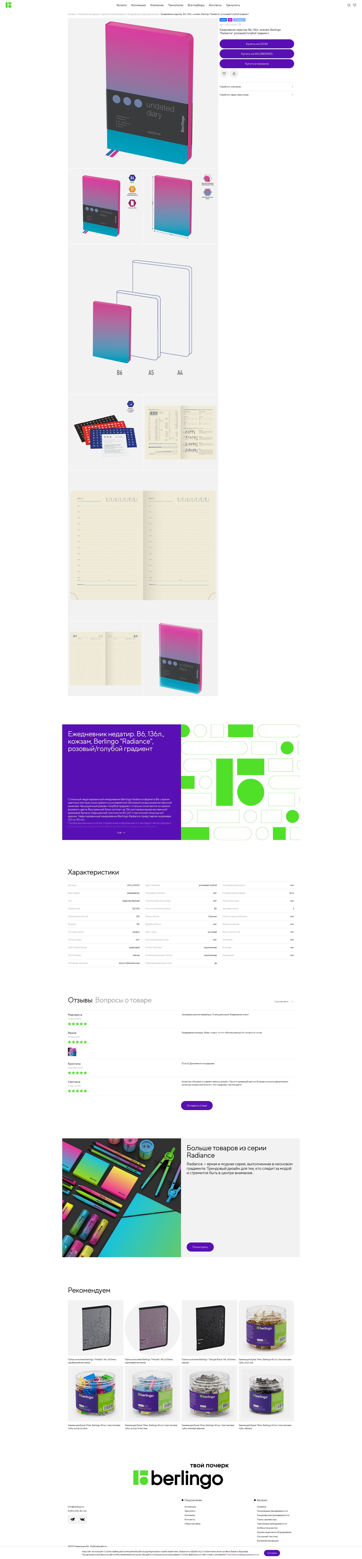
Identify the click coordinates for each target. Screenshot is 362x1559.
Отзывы (80, 1000)
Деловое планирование (114, 14)
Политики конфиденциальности (242, 1554)
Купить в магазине (257, 63)
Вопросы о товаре (123, 1000)
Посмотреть (200, 1247)
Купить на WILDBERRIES (257, 53)
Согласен (272, 1553)
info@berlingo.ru (76, 1506)
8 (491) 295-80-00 (77, 1511)
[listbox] (284, 1001)
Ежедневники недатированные (143, 14)
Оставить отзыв (197, 1105)
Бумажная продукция (89, 14)
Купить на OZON (257, 43)
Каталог (72, 14)
